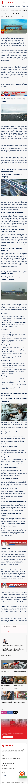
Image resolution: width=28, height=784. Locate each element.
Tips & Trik (18, 6)
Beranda (4, 6)
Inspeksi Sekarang (7, 737)
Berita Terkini (11, 6)
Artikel (7, 10)
